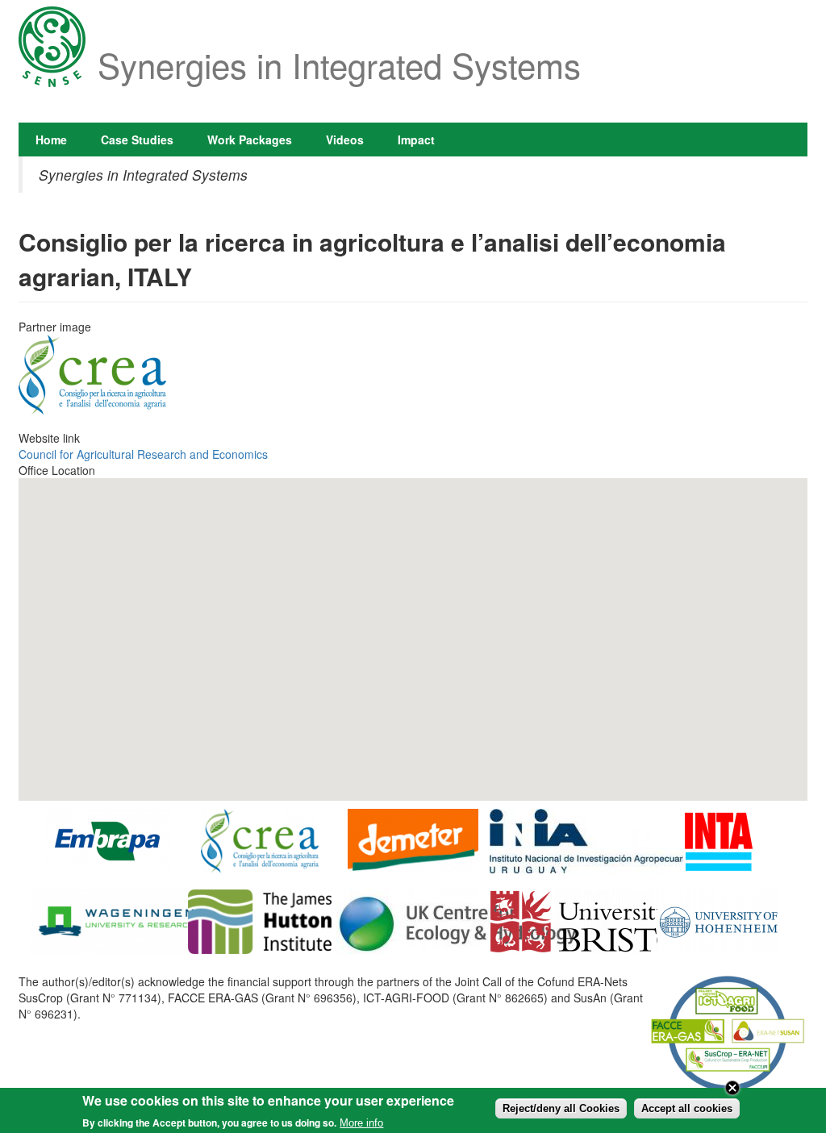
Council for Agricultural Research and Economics (143, 454)
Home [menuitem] (51, 139)
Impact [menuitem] (416, 139)
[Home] (52, 48)
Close (732, 1088)
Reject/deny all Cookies (561, 1108)
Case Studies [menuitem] (137, 139)
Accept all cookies (686, 1108)
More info (361, 1123)
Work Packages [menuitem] (249, 139)
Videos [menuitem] (345, 139)
